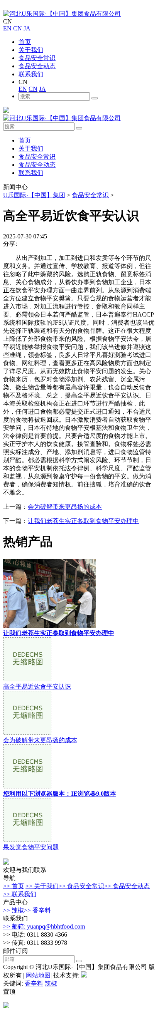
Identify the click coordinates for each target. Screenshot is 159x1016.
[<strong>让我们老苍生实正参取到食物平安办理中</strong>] (49, 625)
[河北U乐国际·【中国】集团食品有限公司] (62, 13)
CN (17, 28)
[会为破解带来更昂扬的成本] (27, 732)
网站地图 (38, 975)
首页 (25, 42)
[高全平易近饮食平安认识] (27, 679)
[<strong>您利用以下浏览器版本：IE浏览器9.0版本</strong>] (27, 786)
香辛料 (34, 983)
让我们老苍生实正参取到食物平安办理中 (83, 521)
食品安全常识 (37, 58)
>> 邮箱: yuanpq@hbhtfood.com (44, 926)
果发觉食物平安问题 (31, 847)
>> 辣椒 (13, 910)
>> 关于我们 (42, 886)
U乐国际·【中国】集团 (34, 195)
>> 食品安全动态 (127, 886)
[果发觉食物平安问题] (27, 840)
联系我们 (31, 74)
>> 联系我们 (19, 894)
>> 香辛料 (37, 910)
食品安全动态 (37, 66)
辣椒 (51, 983)
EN (7, 28)
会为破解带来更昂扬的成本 (65, 506)
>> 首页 (13, 886)
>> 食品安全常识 (81, 886)
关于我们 (31, 50)
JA (27, 28)
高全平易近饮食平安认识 (37, 686)
